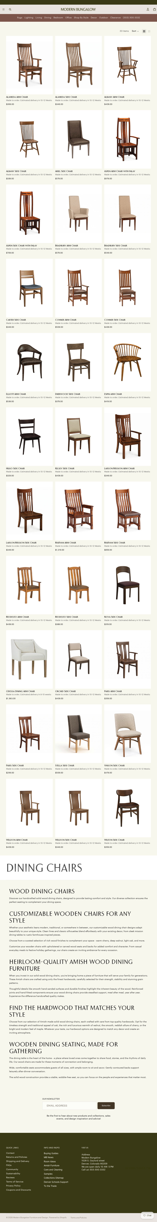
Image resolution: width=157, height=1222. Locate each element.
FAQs (8, 1165)
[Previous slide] (59, 65)
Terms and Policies (79, 1217)
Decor (94, 18)
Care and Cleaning (53, 1169)
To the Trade (50, 1186)
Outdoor (103, 18)
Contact (10, 1153)
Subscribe (106, 1105)
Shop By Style (81, 18)
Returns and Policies (16, 1157)
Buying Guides (51, 1153)
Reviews (10, 1178)
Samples (48, 1173)
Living (39, 18)
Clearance (115, 18)
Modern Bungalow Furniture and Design (30, 1217)
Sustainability (13, 1173)
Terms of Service (14, 1182)
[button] (135, 31)
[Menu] (3, 9)
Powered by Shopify (58, 1217)
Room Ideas (50, 1161)
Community (12, 1169)
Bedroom (58, 18)
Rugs (19, 18)
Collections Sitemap (54, 1177)
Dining (47, 18)
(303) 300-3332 (131, 18)
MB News (48, 1157)
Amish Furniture (51, 1165)
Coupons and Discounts (18, 1190)
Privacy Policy (13, 1186)
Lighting (29, 18)
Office (68, 18)
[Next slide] (97, 65)
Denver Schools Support (56, 1182)
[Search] (10, 9)
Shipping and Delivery (17, 1161)
